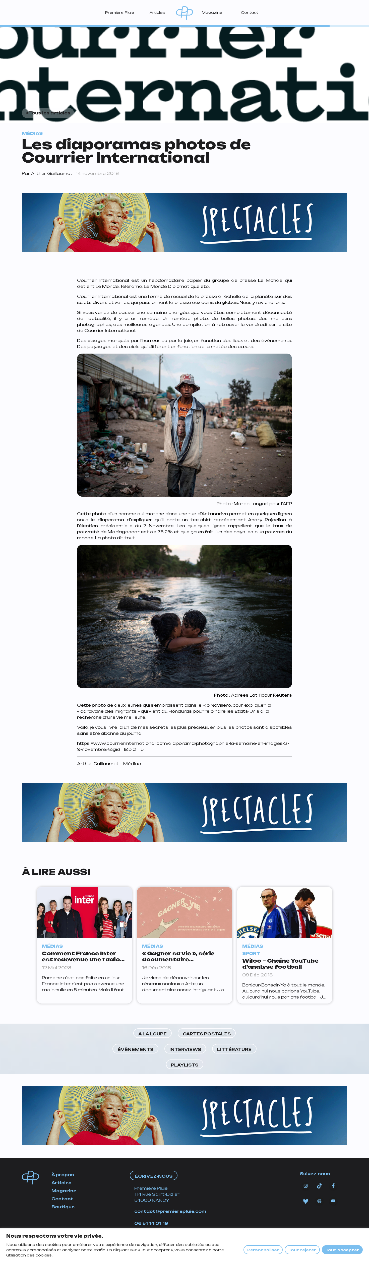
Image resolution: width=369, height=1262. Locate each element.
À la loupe (152, 1033)
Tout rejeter (302, 1250)
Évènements (135, 1049)
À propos (62, 1174)
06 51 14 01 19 (151, 1223)
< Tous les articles (48, 112)
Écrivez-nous (153, 1176)
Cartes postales (207, 1033)
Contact (249, 12)
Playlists (184, 1065)
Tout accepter (342, 1250)
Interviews (185, 1049)
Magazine (212, 12)
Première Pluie (119, 12)
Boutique (63, 1206)
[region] (184, 1245)
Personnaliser (263, 1250)
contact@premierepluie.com (170, 1211)
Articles (157, 12)
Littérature (234, 1049)
